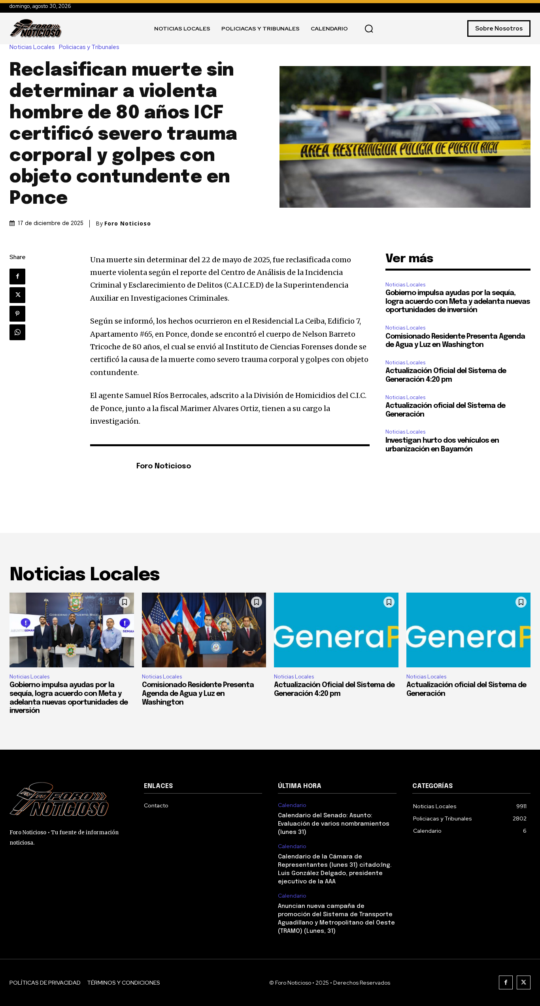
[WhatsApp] (17, 332)
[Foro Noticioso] (109, 467)
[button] (368, 28)
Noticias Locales (32, 47)
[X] (17, 295)
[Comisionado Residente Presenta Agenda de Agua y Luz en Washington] (204, 630)
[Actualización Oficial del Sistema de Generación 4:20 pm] (336, 630)
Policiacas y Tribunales (89, 47)
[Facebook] (17, 276)
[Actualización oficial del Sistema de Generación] (468, 630)
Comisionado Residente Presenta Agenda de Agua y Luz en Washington (198, 694)
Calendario (292, 805)
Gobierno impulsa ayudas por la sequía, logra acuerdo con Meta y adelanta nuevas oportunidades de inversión (457, 302)
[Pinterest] (17, 314)
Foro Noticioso (127, 223)
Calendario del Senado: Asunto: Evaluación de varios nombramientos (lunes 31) (333, 824)
